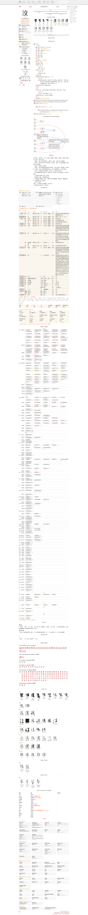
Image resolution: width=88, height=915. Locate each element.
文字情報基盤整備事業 (32, 208)
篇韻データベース (27, 296)
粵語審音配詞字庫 (23, 208)
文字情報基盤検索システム (41, 810)
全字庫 (27, 22)
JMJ (27, 23)
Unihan (43, 818)
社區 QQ (62, 912)
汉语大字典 (23, 22)
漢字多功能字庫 (23, 619)
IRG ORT (60, 913)
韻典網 (33, 296)
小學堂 (21, 296)
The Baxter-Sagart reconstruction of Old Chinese (37, 324)
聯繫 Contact (67, 912)
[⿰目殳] (24, 667)
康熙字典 (27, 21)
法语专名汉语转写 (66, 913)
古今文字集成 (55, 913)
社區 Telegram (57, 912)
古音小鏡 (33, 619)
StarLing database (23, 324)
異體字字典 (23, 23)
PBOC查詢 (22, 21)
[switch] (29, 69)
